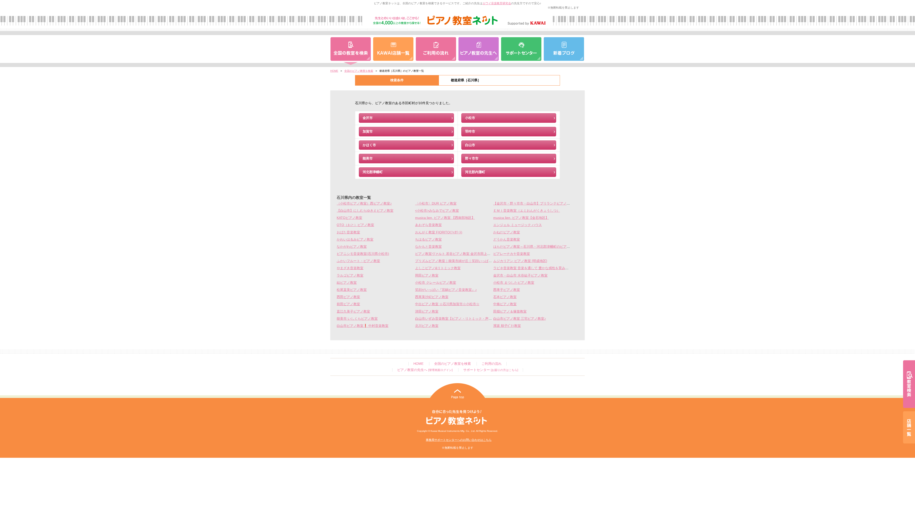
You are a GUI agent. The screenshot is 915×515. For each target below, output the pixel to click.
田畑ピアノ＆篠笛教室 (510, 311)
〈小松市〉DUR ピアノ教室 (436, 203)
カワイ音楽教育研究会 (497, 3)
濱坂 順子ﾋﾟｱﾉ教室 (507, 326)
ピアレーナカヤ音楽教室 (511, 254)
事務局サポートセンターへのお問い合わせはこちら (459, 439)
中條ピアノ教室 (505, 304)
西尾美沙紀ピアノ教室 (431, 297)
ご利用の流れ (492, 364)
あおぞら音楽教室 (428, 225)
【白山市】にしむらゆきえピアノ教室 (365, 210)
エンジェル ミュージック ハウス (517, 225)
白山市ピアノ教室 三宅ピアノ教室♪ (519, 318)
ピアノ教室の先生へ (424, 370)
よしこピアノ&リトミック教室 (438, 268)
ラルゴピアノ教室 (350, 275)
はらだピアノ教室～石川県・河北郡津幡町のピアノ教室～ (536, 246)
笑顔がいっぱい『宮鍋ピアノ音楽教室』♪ (446, 290)
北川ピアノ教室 (426, 326)
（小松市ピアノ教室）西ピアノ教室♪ (364, 203)
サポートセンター (490, 370)
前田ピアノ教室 (348, 304)
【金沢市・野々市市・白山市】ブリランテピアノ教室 (533, 203)
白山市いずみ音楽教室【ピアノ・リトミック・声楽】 (455, 318)
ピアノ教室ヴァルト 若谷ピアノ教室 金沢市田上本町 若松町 (460, 254)
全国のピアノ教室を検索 (358, 70)
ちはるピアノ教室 (428, 239)
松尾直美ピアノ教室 (352, 290)
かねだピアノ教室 (506, 232)
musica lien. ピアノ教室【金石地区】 (521, 218)
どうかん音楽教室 (506, 239)
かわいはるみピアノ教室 (355, 239)
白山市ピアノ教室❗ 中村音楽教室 (362, 326)
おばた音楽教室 (348, 232)
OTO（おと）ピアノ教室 (355, 225)
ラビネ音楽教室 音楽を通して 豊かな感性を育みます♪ (533, 268)
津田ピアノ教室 (426, 311)
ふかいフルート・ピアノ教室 (358, 261)
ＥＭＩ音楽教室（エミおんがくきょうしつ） (526, 210)
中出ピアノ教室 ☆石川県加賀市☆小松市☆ (447, 304)
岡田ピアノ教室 (426, 275)
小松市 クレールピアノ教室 (435, 282)
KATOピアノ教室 (349, 218)
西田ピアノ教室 (348, 297)
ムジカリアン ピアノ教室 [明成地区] (520, 261)
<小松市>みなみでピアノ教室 (437, 210)
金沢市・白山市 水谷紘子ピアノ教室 (520, 275)
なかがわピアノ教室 (352, 246)
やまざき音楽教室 (350, 268)
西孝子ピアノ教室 (506, 290)
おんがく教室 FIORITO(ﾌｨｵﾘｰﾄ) (438, 232)
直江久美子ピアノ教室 (353, 311)
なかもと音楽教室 (428, 246)
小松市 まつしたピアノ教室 (513, 282)
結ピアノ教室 (347, 282)
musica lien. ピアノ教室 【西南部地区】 (445, 218)
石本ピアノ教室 (505, 297)
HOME (334, 70)
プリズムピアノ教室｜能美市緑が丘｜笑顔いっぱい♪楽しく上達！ (464, 261)
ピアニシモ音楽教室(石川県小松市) (363, 254)
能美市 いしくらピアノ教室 (357, 318)
